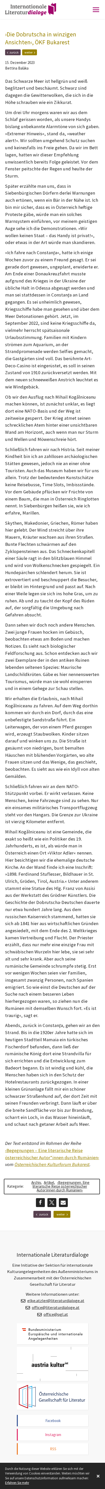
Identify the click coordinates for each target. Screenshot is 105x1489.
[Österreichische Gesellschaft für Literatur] (52, 1397)
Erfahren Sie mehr (17, 1483)
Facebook (53, 1420)
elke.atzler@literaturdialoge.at (55, 1300)
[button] (40, 1202)
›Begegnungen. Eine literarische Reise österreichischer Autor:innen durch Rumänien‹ (61, 1186)
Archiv (36, 1182)
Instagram (53, 1434)
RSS (53, 1448)
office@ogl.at (56, 1314)
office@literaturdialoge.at (56, 1307)
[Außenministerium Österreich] (52, 1333)
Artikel (49, 1182)
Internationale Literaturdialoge (34, 14)
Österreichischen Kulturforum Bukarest (52, 1164)
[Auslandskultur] (52, 1364)
